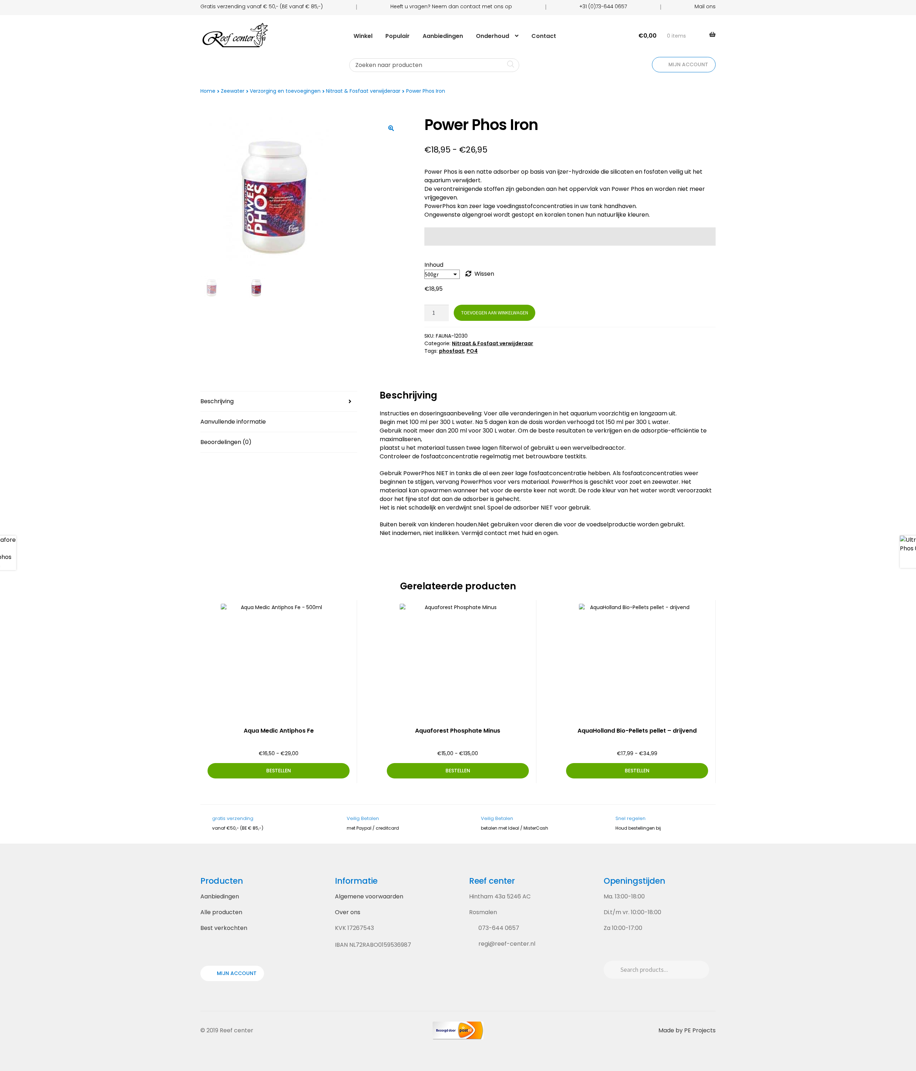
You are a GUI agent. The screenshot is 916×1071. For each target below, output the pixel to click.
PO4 (472, 350)
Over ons (347, 912)
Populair (397, 36)
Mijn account (687, 64)
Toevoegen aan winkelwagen (494, 312)
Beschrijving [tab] (217, 401)
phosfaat (451, 350)
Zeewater (232, 91)
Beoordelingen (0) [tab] (226, 442)
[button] (391, 128)
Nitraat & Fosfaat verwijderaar (363, 91)
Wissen (484, 274)
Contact (543, 36)
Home (207, 91)
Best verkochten (223, 928)
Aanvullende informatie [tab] (233, 422)
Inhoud (433, 265)
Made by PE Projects (687, 1030)
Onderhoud (492, 36)
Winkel (363, 36)
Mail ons (705, 6)
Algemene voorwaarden (369, 896)
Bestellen (278, 770)
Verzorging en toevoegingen (285, 91)
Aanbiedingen (443, 36)
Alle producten (221, 912)
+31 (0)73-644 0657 (603, 6)
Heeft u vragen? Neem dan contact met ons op (451, 6)
